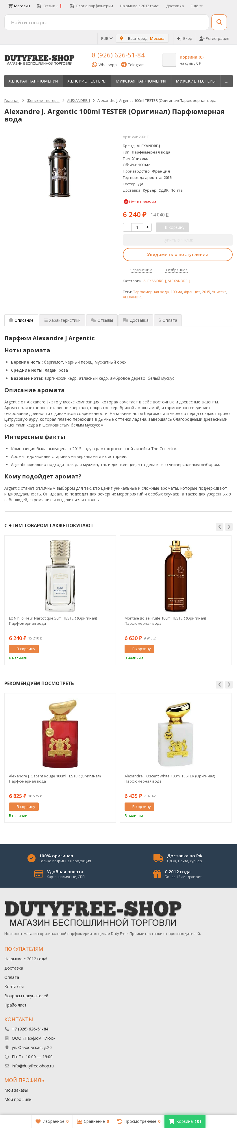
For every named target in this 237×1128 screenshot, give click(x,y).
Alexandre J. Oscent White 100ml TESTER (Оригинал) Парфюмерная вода (170, 778)
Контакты (14, 986)
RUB (105, 38)
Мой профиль (18, 1099)
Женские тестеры (87, 81)
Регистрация (217, 38)
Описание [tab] (24, 320)
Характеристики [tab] (65, 320)
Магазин (22, 5)
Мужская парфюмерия (141, 81)
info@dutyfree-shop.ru (33, 1066)
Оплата (11, 977)
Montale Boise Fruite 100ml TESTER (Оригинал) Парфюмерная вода (165, 621)
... (226, 81)
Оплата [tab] (169, 320)
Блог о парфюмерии (94, 5)
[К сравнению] (100, 649)
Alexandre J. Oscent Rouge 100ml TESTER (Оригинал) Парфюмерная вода (55, 778)
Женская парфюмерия (33, 81)
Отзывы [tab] (105, 320)
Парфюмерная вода (151, 291)
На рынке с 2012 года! (139, 5)
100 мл (176, 291)
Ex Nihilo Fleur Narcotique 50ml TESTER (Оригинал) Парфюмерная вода (53, 621)
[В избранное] (109, 649)
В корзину (26, 648)
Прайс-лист (15, 1005)
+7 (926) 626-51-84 (30, 1029)
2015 (206, 291)
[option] (60, 600)
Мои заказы (16, 1090)
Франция (192, 291)
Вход (187, 38)
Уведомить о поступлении (178, 254)
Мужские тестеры (196, 81)
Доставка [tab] (139, 320)
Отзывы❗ (53, 5)
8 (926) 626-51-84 (118, 54)
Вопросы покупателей (26, 995)
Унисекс (219, 291)
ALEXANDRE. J (154, 280)
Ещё (195, 5)
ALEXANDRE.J (134, 297)
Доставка (175, 5)
